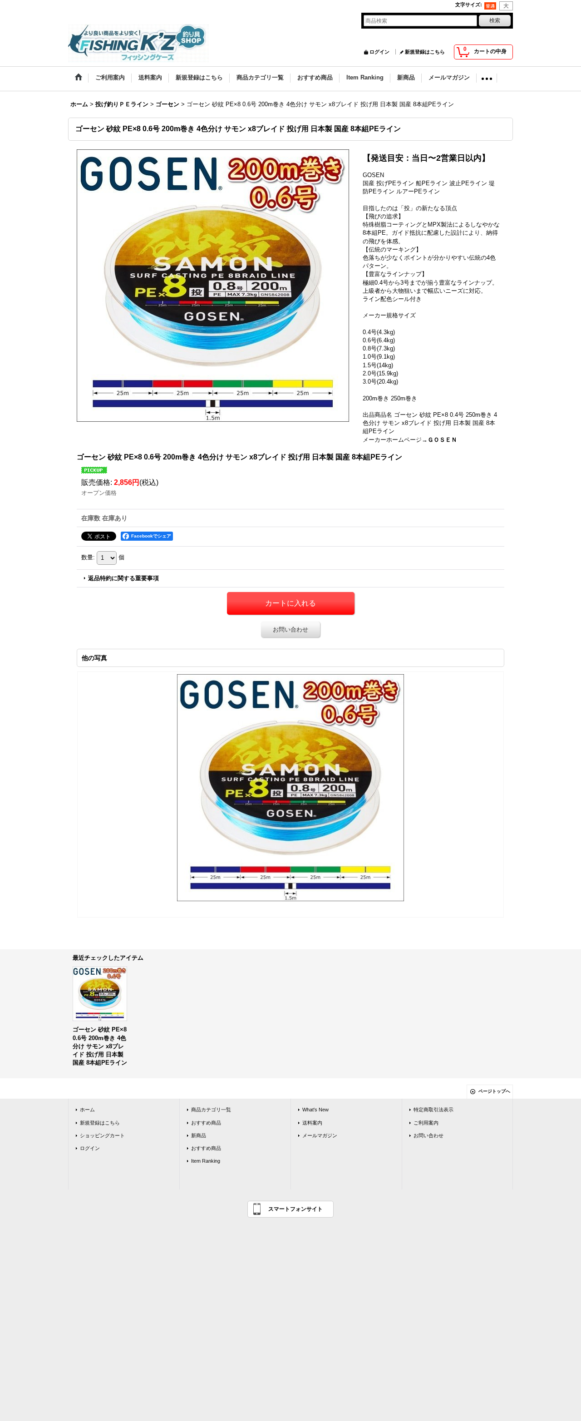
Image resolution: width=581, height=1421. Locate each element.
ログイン (379, 51)
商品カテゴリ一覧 (211, 1109)
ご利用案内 (426, 1122)
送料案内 (312, 1122)
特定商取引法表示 (433, 1109)
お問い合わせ (290, 629)
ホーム (87, 1109)
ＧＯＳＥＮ (442, 439)
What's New (315, 1109)
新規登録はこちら (425, 51)
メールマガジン (319, 1135)
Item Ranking (205, 1161)
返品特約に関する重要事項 (123, 578)
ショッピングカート (102, 1135)
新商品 (198, 1135)
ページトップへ (494, 1091)
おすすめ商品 (206, 1122)
